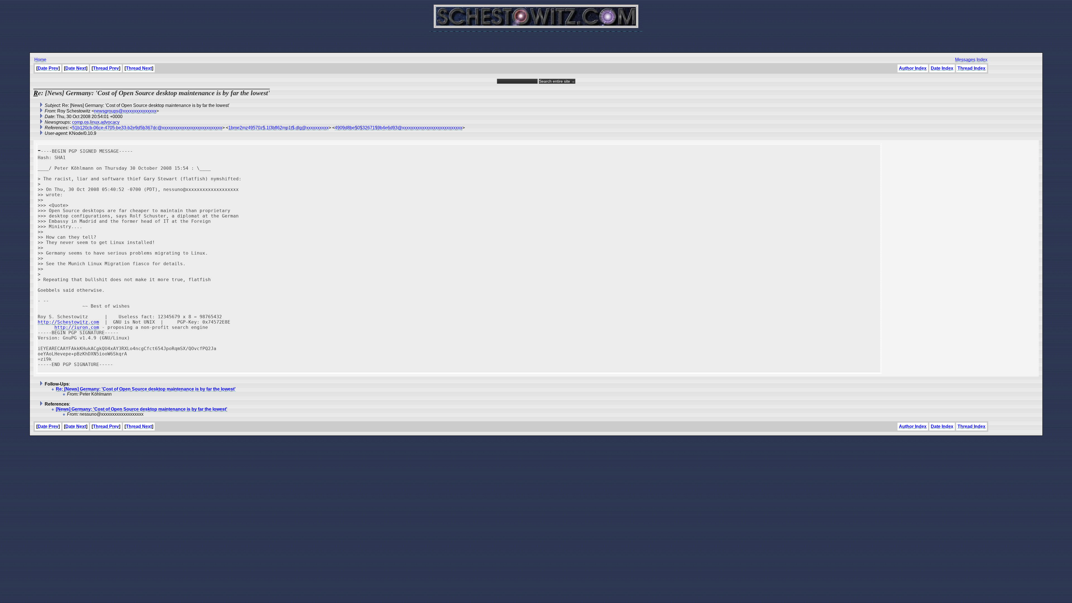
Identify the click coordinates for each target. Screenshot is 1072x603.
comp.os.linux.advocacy (95, 122)
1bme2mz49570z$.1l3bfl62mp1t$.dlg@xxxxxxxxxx (278, 127)
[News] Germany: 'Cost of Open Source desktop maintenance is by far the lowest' (141, 409)
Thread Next (139, 68)
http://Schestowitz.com (68, 322)
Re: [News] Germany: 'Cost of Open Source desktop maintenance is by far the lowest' (146, 389)
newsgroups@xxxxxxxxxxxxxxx (125, 111)
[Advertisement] (536, 39)
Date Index (942, 68)
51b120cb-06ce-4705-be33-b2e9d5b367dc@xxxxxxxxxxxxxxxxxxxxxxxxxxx (147, 127)
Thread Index (971, 68)
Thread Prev (106, 68)
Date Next (75, 68)
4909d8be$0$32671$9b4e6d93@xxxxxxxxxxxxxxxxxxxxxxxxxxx (398, 127)
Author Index (913, 68)
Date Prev (48, 68)
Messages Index (971, 59)
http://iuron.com (76, 327)
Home (40, 59)
